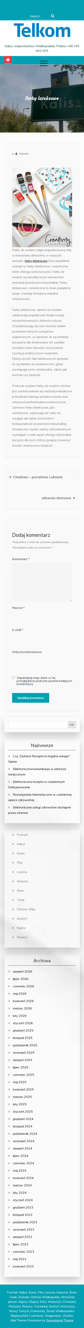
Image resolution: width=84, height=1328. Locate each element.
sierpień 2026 (22, 971)
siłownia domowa (56, 498)
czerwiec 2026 (23, 986)
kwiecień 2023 (23, 1266)
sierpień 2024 (22, 1148)
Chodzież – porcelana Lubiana (38, 477)
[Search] (52, 16)
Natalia (24, 153)
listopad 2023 (22, 1215)
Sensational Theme (59, 1320)
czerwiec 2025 (23, 1075)
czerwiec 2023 (23, 1252)
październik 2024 (25, 1134)
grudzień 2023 (23, 1207)
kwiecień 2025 (23, 1089)
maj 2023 (19, 1259)
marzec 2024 (22, 1185)
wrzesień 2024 (23, 1141)
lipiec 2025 (20, 1067)
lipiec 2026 (20, 979)
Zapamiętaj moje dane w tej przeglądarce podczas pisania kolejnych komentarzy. (44, 680)
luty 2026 (20, 1016)
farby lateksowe (36, 261)
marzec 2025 (22, 1097)
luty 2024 (20, 1193)
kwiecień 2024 (23, 1178)
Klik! (72, 724)
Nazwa (18, 608)
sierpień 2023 (22, 1237)
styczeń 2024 (23, 1200)
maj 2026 (19, 993)
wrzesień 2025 (23, 1052)
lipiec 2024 (20, 1156)
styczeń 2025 (23, 1111)
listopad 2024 (22, 1126)
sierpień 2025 (22, 1060)
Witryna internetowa (27, 652)
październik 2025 (25, 1045)
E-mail (17, 630)
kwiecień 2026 (23, 1001)
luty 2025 (20, 1104)
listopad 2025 (22, 1038)
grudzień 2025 (23, 1030)
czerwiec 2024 (23, 1163)
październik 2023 (25, 1222)
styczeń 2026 (23, 1023)
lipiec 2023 (20, 1244)
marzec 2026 (22, 1008)
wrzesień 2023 (23, 1229)
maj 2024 (19, 1170)
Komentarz (21, 559)
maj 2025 (19, 1082)
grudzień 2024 (23, 1119)
